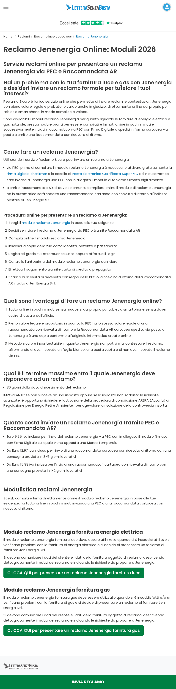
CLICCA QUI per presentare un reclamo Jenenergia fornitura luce (73, 573)
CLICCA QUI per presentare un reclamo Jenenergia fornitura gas (73, 630)
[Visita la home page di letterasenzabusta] (88, 7)
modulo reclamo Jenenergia (46, 222)
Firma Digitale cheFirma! (27, 173)
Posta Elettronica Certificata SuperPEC (105, 173)
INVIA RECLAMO (88, 682)
